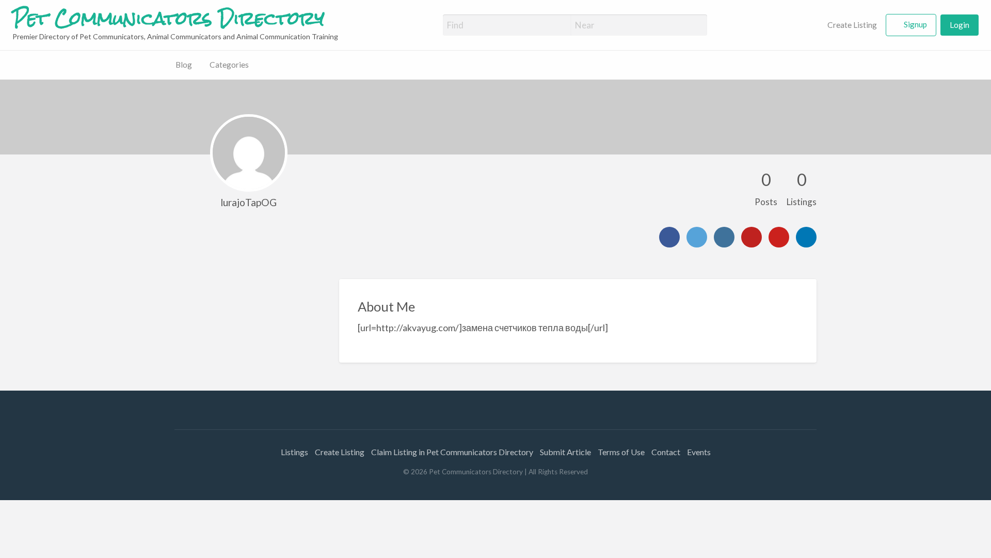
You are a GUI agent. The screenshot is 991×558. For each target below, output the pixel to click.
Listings (294, 452)
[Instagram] (724, 237)
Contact (665, 452)
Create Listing (851, 24)
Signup (915, 24)
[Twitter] (696, 237)
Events (699, 452)
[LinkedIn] (806, 237)
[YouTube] (751, 237)
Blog (183, 64)
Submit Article (565, 452)
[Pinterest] (779, 237)
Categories (229, 64)
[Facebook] (669, 237)
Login (959, 24)
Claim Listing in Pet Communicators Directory (452, 452)
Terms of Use (621, 452)
